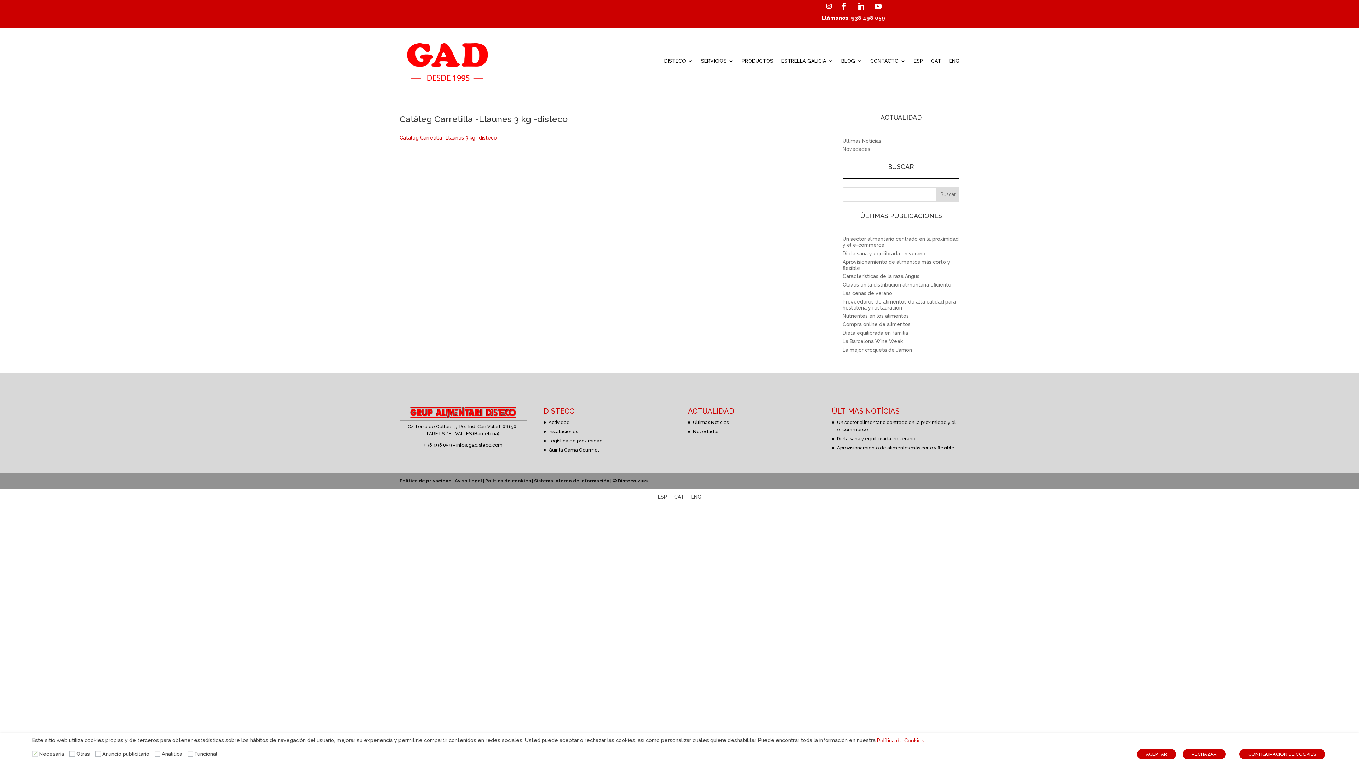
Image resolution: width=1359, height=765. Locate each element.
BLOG (848, 61)
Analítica (172, 754)
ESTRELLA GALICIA (803, 61)
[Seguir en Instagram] (829, 6)
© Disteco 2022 (631, 480)
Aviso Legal (468, 480)
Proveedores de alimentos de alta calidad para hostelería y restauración (899, 305)
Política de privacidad (426, 480)
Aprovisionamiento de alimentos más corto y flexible (895, 447)
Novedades (856, 149)
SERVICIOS (714, 61)
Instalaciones (563, 431)
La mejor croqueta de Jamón (877, 350)
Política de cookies (508, 480)
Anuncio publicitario (125, 754)
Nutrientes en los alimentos (876, 316)
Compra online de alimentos (877, 324)
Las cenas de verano (867, 293)
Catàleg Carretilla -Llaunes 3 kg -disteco (448, 138)
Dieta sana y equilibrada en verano (884, 253)
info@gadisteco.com (479, 445)
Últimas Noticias (862, 141)
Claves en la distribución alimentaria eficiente (897, 285)
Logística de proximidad (576, 440)
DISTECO (675, 61)
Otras (83, 754)
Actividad (559, 422)
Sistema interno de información (571, 480)
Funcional (206, 754)
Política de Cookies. (901, 740)
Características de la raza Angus (881, 276)
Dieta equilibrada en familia (875, 333)
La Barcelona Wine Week (873, 341)
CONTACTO (884, 61)
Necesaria (51, 754)
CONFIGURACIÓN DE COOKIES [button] (1282, 754)
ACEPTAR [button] (1156, 754)
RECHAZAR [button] (1204, 754)
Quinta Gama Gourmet (574, 450)
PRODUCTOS (757, 61)
